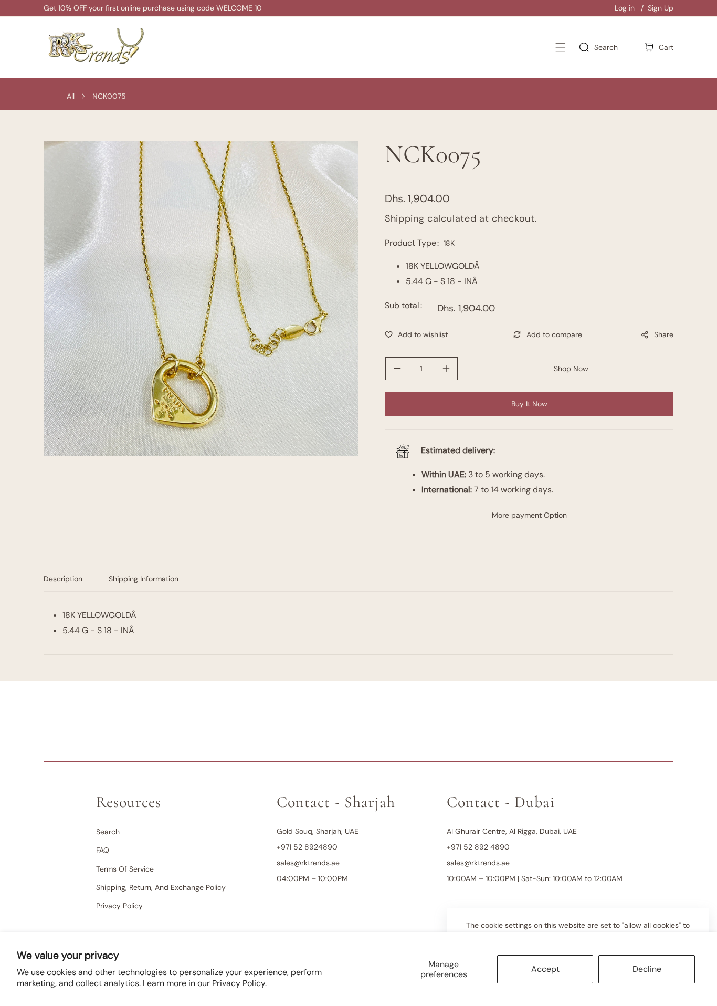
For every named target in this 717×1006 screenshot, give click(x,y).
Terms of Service (125, 869)
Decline (646, 968)
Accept (545, 968)
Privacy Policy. (239, 983)
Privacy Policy (119, 905)
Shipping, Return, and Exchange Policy (161, 887)
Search (108, 831)
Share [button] (663, 334)
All (71, 96)
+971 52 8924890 (307, 847)
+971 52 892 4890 (478, 847)
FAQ (102, 850)
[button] (560, 47)
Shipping (405, 218)
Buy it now (529, 403)
